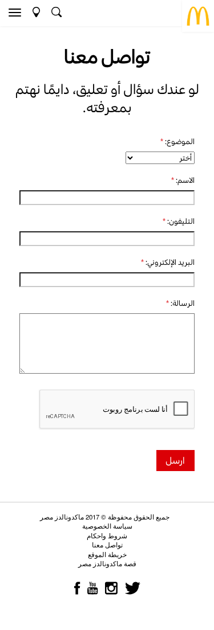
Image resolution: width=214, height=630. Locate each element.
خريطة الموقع (107, 554)
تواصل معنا (107, 544)
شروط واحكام (107, 535)
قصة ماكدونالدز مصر (107, 563)
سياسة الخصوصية (107, 525)
